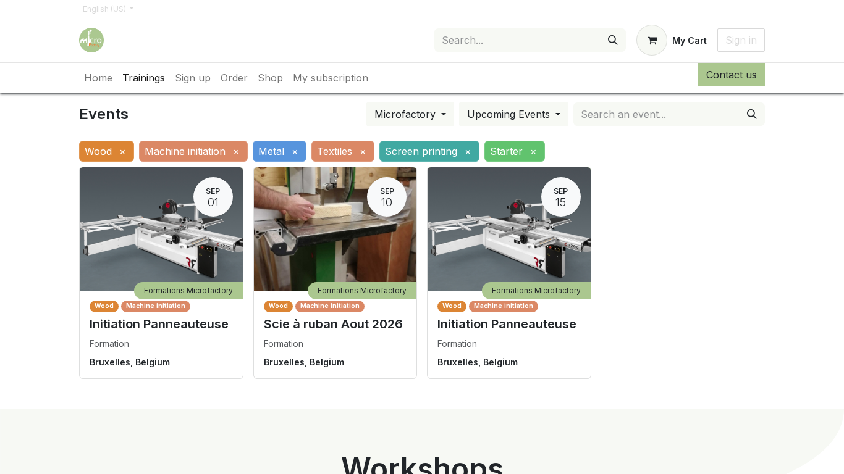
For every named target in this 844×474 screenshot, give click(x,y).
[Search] (613, 40)
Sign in (741, 40)
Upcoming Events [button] (510, 114)
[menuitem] (98, 77)
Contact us (731, 75)
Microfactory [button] (406, 114)
